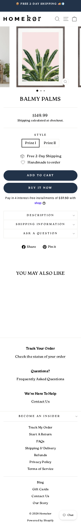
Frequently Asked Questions (40, 379)
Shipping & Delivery (40, 448)
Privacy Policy (40, 462)
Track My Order (40, 428)
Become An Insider (39, 416)
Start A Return (40, 434)
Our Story (40, 503)
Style (40, 135)
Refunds (40, 455)
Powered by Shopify (40, 520)
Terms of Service (40, 469)
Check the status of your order (40, 357)
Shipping (23, 120)
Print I (30, 143)
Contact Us (40, 402)
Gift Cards (40, 489)
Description (40, 215)
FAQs (40, 441)
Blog (40, 482)
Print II (50, 143)
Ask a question (40, 233)
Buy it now (40, 188)
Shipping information (40, 224)
